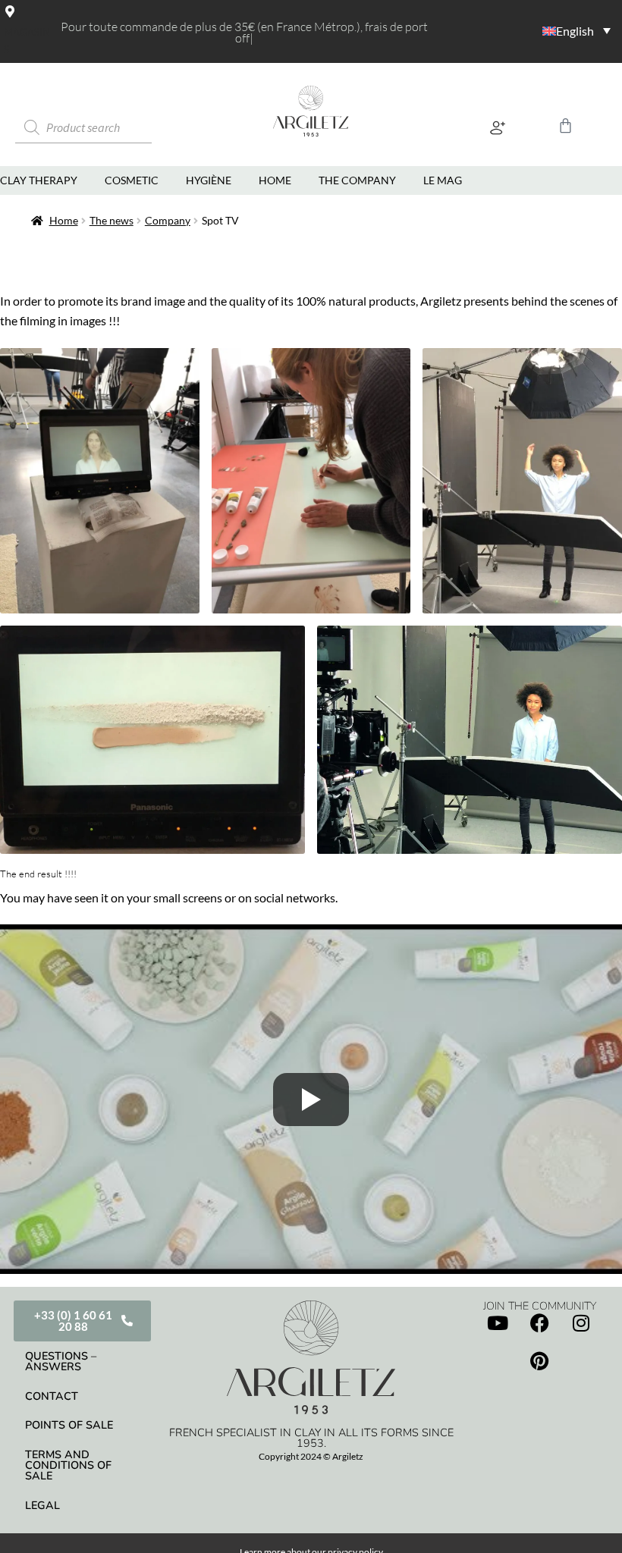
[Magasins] (10, 11)
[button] (497, 127)
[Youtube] (498, 1322)
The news (112, 220)
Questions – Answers (60, 1361)
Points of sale (69, 1424)
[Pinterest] (539, 1360)
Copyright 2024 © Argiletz (311, 1456)
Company (167, 220)
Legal (42, 1505)
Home (63, 220)
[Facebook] (539, 1322)
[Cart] (565, 125)
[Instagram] (581, 1322)
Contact (51, 1396)
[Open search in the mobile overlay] (102, 127)
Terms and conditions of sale (68, 1465)
